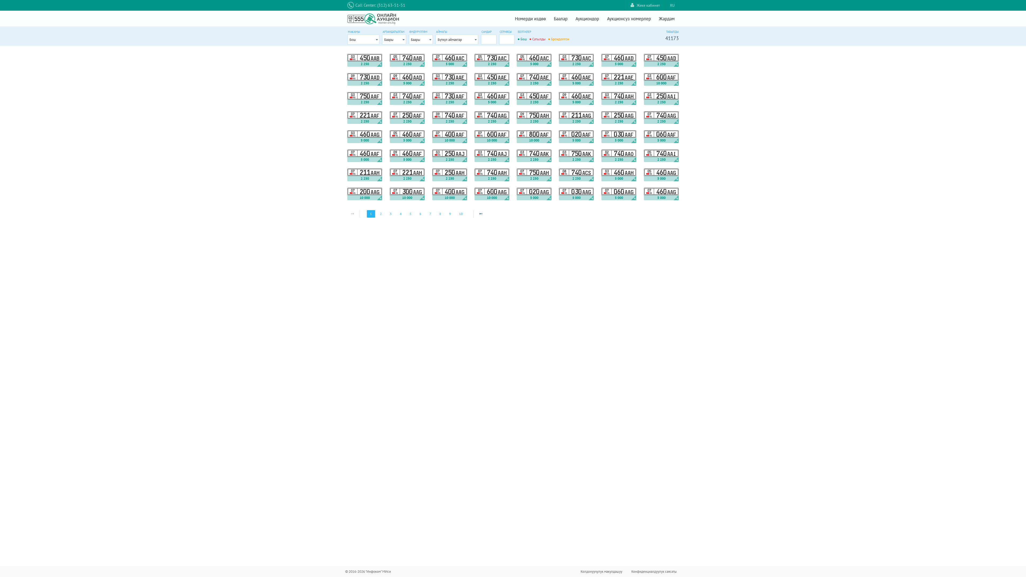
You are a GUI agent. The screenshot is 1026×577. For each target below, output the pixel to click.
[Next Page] (481, 214)
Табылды (672, 32)
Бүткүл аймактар (450, 39)
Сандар (486, 32)
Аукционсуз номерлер (629, 19)
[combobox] (363, 39)
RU (672, 5)
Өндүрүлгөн (418, 32)
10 (461, 214)
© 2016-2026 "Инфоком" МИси (368, 571)
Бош (352, 39)
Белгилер (524, 32)
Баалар (561, 19)
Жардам (667, 19)
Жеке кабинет (648, 5)
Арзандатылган (393, 32)
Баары (389, 39)
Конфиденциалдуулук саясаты (654, 571)
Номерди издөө (530, 19)
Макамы (354, 32)
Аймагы (441, 32)
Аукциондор (587, 19)
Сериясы (506, 32)
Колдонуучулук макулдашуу (601, 571)
